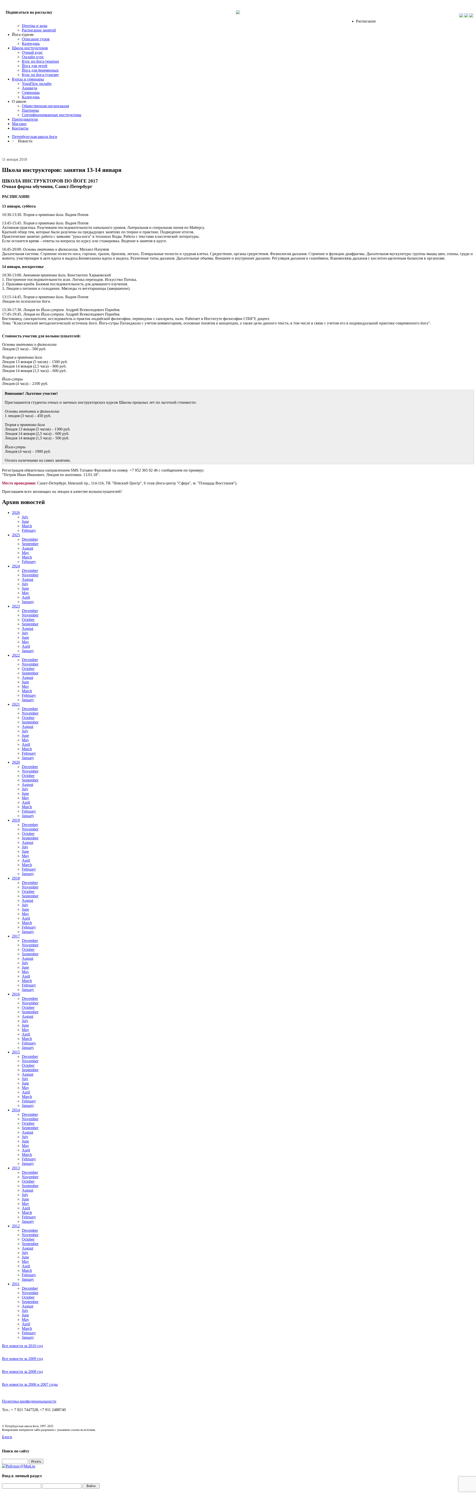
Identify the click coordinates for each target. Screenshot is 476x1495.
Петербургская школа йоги (34, 136)
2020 (16, 762)
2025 (16, 535)
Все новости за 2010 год (22, 1346)
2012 (16, 1226)
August (27, 548)
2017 (16, 936)
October (28, 619)
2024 (16, 566)
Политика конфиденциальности (29, 1401)
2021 (16, 704)
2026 (16, 512)
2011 (16, 1284)
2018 (16, 878)
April (26, 597)
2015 (16, 1052)
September (30, 544)
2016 (16, 994)
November (30, 575)
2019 (16, 820)
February (29, 530)
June (25, 521)
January (28, 602)
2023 (16, 606)
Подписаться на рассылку (29, 12)
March (27, 526)
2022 (16, 655)
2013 (16, 1168)
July (25, 517)
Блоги (7, 1437)
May (25, 553)
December (30, 539)
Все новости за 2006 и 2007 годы (30, 1384)
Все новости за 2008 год (22, 1371)
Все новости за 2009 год (22, 1359)
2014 (16, 1110)
